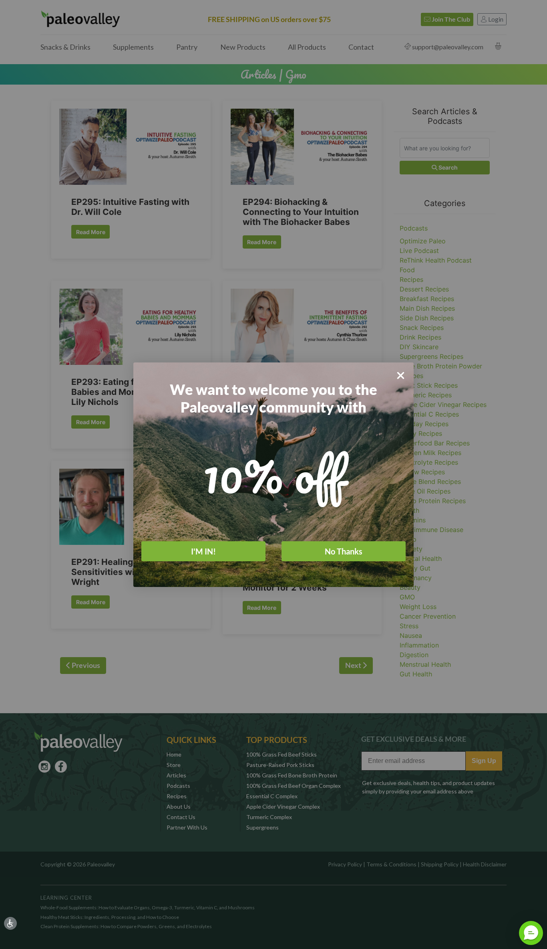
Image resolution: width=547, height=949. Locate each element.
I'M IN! (203, 551)
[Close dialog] (401, 375)
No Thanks (343, 551)
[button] (531, 933)
